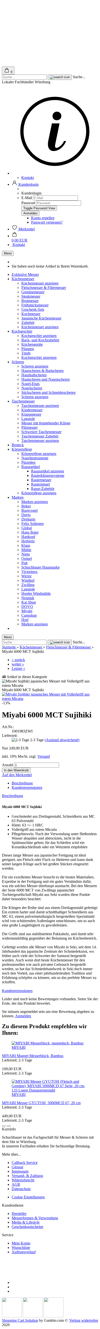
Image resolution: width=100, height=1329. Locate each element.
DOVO (27, 607)
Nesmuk (27, 598)
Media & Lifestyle (26, 1222)
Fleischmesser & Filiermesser (43, 288)
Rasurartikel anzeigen (47, 471)
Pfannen (27, 349)
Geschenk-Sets (32, 309)
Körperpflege (22, 449)
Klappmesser (31, 414)
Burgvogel (29, 510)
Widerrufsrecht (23, 1180)
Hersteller (19, 1213)
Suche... (79, 77)
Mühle (26, 550)
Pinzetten (28, 462)
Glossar (17, 1167)
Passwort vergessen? (47, 222)
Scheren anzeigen (34, 366)
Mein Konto (21, 1243)
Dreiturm (28, 519)
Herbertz (28, 541)
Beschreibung (22, 783)
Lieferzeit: (9, 735)
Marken (18, 497)
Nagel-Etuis (30, 384)
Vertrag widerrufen (83, 1320)
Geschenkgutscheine (27, 1227)
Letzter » (18, 668)
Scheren (18, 362)
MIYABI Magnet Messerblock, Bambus (32, 1056)
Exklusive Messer (25, 274)
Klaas (25, 545)
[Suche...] (60, 77)
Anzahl (7, 765)
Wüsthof (27, 580)
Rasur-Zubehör (42, 489)
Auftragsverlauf (24, 1252)
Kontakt (27, 178)
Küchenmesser (23, 279)
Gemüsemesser (32, 292)
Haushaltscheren (34, 375)
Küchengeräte (32, 344)
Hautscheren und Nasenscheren (45, 379)
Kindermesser (31, 410)
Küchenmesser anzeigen (39, 283)
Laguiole (28, 419)
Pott (24, 563)
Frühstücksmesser (35, 305)
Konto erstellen (42, 218)
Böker (26, 506)
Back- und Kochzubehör (40, 340)
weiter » (18, 664)
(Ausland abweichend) (62, 740)
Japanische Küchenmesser (41, 318)
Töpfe (26, 353)
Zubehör (27, 322)
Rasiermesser (41, 480)
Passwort (28, 203)
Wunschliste (21, 1247)
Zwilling (27, 585)
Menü (8, 253)
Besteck (18, 445)
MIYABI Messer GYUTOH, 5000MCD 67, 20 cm (41, 1103)
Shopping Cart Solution (20, 1320)
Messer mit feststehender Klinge (45, 423)
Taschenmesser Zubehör (39, 436)
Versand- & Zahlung (27, 1176)
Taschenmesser (23, 401)
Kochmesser (30, 314)
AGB (16, 1184)
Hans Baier (30, 532)
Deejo (26, 515)
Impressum (20, 1171)
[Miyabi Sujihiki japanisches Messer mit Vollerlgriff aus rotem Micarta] (50, 699)
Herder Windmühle (36, 593)
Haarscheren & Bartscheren (42, 371)
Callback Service (25, 1163)
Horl (24, 620)
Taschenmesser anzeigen (40, 406)
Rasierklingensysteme (47, 475)
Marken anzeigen (34, 502)
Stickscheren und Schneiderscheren (48, 392)
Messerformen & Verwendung (35, 1218)
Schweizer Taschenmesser (41, 432)
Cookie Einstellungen (28, 1197)
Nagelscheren (31, 388)
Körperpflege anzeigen (38, 454)
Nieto (25, 554)
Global (26, 528)
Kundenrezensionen (27, 787)
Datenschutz (21, 1189)
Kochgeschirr (22, 331)
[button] (25, 184)
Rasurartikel (30, 467)
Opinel (26, 558)
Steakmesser (30, 296)
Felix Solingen (32, 524)
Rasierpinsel (40, 484)
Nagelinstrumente (34, 458)
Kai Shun (28, 602)
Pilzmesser (29, 427)
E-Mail (26, 198)
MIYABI (18, 1047)
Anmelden (23, 1016)
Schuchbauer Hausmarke (40, 567)
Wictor (26, 576)
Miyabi (26, 611)
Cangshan (29, 615)
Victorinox (29, 572)
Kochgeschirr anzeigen (39, 336)
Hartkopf (28, 537)
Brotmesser (30, 301)
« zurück (18, 660)
